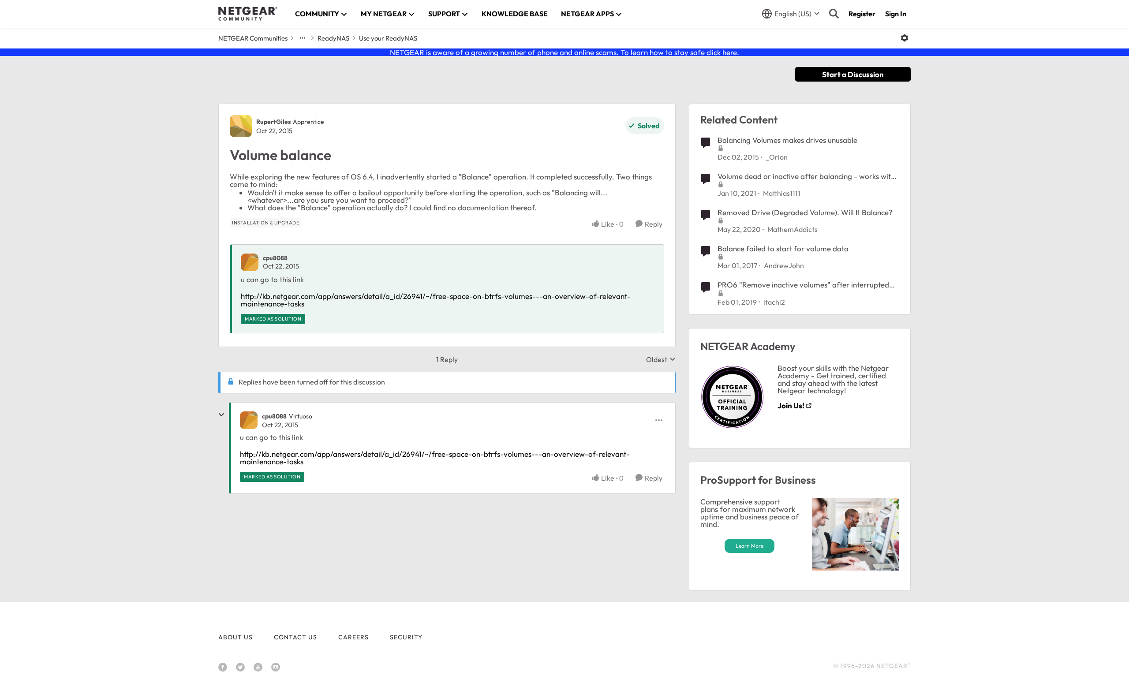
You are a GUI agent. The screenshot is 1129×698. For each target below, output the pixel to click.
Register (862, 13)
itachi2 (774, 302)
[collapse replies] (221, 415)
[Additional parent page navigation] (302, 38)
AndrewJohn (784, 265)
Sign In (895, 13)
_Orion (777, 157)
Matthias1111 (781, 193)
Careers (353, 637)
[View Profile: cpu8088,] (249, 262)
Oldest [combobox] (661, 359)
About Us (235, 637)
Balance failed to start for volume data (783, 248)
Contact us (295, 637)
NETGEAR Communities (253, 38)
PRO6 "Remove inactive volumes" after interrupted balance (803, 285)
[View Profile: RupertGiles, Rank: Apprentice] (241, 126)
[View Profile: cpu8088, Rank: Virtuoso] (249, 420)
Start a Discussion (853, 74)
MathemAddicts (792, 229)
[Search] (834, 13)
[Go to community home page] (247, 14)
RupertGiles (273, 122)
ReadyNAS (333, 38)
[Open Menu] (904, 38)
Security (406, 637)
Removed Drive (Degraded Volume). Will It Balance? (805, 212)
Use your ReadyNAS (388, 38)
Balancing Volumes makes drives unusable (787, 140)
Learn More (749, 545)
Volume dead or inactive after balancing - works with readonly (806, 176)
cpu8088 (275, 258)
